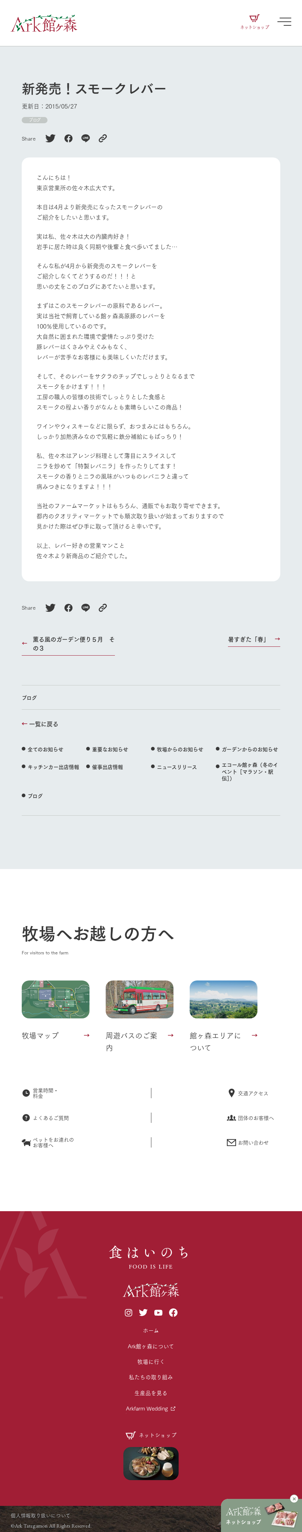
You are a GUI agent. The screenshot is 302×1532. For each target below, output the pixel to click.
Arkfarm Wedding (147, 1408)
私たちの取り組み (151, 1377)
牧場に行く (151, 1361)
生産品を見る (151, 1393)
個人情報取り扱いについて (41, 1515)
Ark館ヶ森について (151, 1346)
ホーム (151, 1330)
